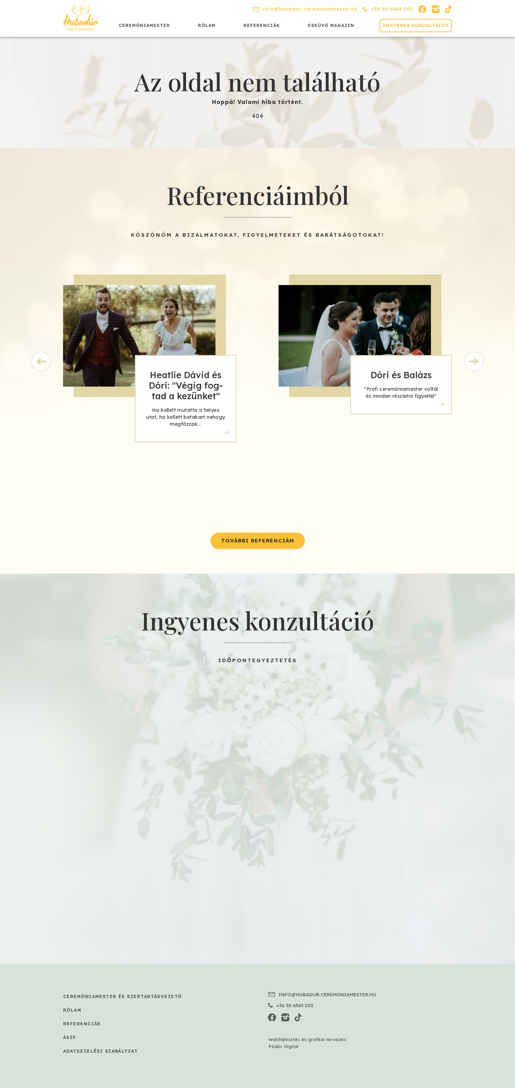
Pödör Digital (283, 1046)
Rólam (206, 25)
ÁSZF (69, 1037)
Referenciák (261, 25)
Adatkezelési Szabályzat (100, 1051)
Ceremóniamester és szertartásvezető (122, 996)
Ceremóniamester (144, 25)
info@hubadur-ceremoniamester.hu (310, 9)
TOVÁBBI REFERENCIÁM (257, 540)
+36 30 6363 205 (392, 9)
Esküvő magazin (331, 25)
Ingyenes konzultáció (415, 25)
